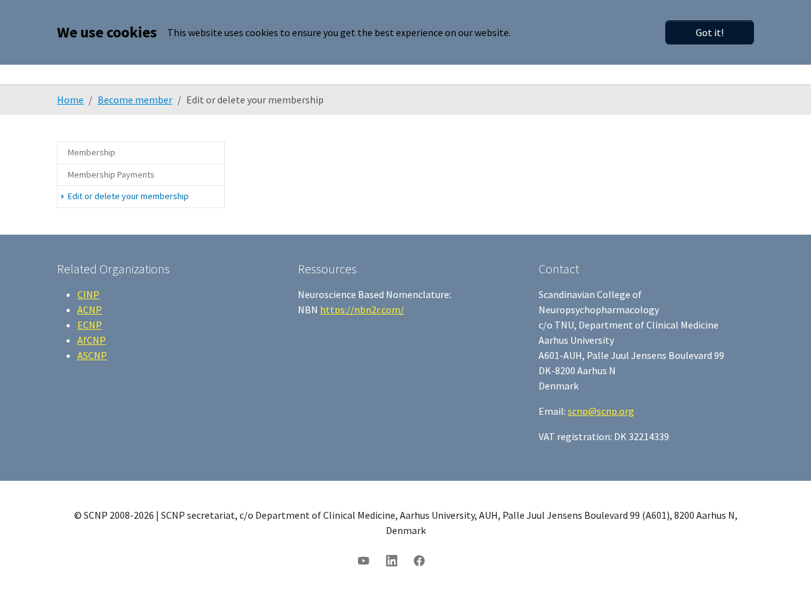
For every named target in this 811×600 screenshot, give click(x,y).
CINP (88, 294)
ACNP (89, 309)
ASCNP (92, 355)
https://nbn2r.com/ (362, 309)
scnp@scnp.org (601, 411)
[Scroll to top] (783, 572)
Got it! (710, 32)
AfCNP (91, 340)
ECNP (89, 324)
